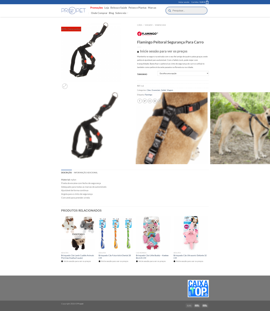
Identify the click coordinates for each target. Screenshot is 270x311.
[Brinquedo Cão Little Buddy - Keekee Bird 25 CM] (153, 233)
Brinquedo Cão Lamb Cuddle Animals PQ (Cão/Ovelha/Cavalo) (77, 256)
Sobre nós (120, 13)
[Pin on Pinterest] (155, 101)
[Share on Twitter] (144, 101)
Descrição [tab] (66, 172)
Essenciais (160, 25)
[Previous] (62, 270)
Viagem (148, 25)
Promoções (96, 7)
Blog (111, 13)
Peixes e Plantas (138, 7)
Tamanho (142, 74)
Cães (139, 25)
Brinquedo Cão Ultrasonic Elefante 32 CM (190, 256)
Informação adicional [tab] (86, 172)
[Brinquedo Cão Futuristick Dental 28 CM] (116, 233)
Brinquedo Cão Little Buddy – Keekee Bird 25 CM (152, 256)
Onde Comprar (99, 13)
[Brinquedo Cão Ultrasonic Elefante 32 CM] (191, 233)
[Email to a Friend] (150, 101)
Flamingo (148, 95)
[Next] (71, 84)
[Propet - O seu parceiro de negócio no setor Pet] (73, 10)
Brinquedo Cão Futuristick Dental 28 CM (115, 256)
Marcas (152, 7)
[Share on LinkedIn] (160, 101)
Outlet (163, 90)
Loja (106, 7)
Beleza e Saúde (118, 7)
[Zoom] (65, 86)
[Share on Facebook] (139, 101)
